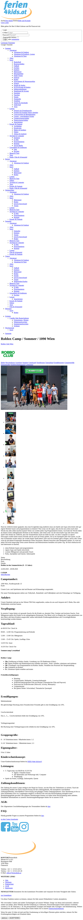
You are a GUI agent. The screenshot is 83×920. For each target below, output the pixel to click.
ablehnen (4, 918)
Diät (15, 149)
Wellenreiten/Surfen (20, 281)
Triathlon (17, 101)
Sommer (8, 48)
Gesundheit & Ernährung (18, 147)
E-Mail (5, 33)
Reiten (16, 79)
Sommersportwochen (21, 324)
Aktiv (11, 58)
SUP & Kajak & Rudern (22, 87)
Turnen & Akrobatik (21, 103)
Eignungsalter (5, 364)
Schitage (17, 326)
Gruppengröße (69, 363)
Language (8, 43)
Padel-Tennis (18, 76)
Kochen (16, 151)
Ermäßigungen (59, 363)
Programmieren (19, 142)
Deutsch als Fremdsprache (23, 110)
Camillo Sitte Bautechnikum (19, 318)
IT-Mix (16, 140)
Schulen (8, 316)
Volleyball (17, 105)
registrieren (15, 39)
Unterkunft (32, 363)
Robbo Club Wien (7, 344)
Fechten (16, 68)
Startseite (8, 333)
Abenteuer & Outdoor (21, 52)
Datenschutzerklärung (56, 908)
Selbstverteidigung (20, 89)
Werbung (8, 882)
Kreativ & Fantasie (16, 124)
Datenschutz (9, 884)
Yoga (15, 107)
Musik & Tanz (14, 153)
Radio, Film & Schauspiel (18, 157)
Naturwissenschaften (21, 120)
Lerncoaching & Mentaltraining (24, 114)
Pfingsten (8, 309)
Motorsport (17, 72)
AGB (7, 886)
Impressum (9, 888)
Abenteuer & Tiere (20, 56)
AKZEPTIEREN (14, 918)
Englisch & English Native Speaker (26, 112)
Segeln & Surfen (19, 85)
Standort (25, 363)
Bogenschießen (19, 64)
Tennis (16, 97)
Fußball (16, 66)
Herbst (7, 159)
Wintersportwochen (20, 322)
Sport (11, 60)
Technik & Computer (17, 136)
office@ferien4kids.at (13, 873)
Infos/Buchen (5, 574)
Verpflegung (40, 363)
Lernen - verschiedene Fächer (24, 116)
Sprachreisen (18, 122)
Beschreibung (10, 363)
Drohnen (17, 138)
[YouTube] (15, 831)
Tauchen (17, 95)
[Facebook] (5, 831)
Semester (8, 221)
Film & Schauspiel (16, 252)
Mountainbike (18, 74)
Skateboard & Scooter (21, 91)
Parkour (16, 77)
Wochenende (9, 328)
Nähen (16, 132)
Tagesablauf (49, 363)
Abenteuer (13, 50)
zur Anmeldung (6, 895)
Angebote (18, 363)
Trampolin (17, 99)
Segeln (16, 276)
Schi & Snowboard (20, 204)
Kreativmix (18, 128)
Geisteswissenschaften (21, 118)
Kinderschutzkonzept (18, 364)
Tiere (11, 155)
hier (49, 806)
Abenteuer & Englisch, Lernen (24, 54)
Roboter (16, 143)
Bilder (3, 363)
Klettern (16, 70)
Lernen (12, 109)
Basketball (17, 62)
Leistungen (29, 364)
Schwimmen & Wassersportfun (24, 81)
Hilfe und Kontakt (24, 21)
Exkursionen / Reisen (21, 320)
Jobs (6, 880)
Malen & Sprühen (20, 130)
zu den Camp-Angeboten (9, 819)
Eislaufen (17, 231)
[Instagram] (24, 831)
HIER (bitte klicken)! (34, 761)
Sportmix (17, 93)
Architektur (18, 126)
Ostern (7, 256)
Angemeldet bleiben (10, 37)
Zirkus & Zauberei (20, 134)
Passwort (6, 35)
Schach (16, 83)
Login (5, 23)
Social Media (18, 145)
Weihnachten (9, 190)
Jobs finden (9, 21)
